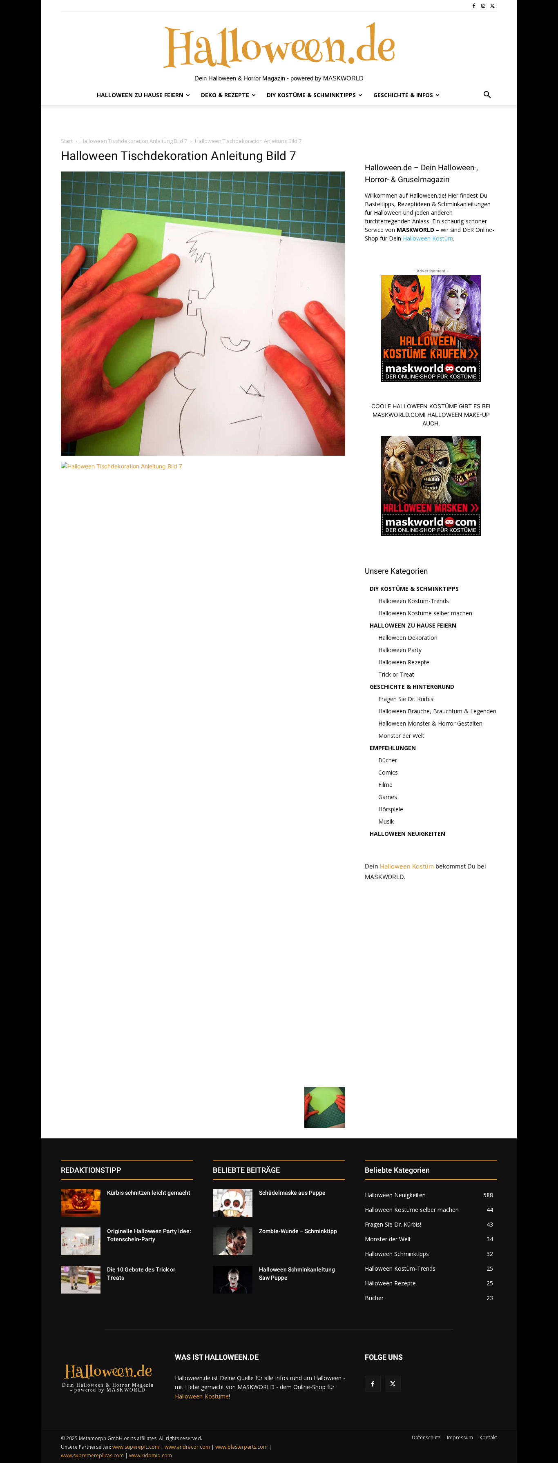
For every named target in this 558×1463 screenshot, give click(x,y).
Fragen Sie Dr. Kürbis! (406, 699)
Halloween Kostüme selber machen (425, 613)
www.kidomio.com (150, 1455)
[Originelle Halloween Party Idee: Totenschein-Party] (80, 1241)
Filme (385, 784)
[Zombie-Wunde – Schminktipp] (232, 1241)
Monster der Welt (401, 735)
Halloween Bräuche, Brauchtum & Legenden (437, 711)
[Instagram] (483, 6)
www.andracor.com (187, 1446)
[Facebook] (474, 6)
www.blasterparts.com (241, 1446)
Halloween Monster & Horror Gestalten (430, 723)
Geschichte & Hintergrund (412, 686)
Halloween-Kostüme (202, 1396)
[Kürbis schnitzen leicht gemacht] (80, 1203)
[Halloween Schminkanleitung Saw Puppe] (232, 1280)
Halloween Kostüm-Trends (413, 601)
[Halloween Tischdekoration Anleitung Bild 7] (203, 453)
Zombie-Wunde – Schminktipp (298, 1231)
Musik (386, 821)
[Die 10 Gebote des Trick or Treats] (80, 1280)
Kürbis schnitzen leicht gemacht (148, 1192)
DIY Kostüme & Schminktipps (414, 588)
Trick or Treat (396, 674)
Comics (388, 772)
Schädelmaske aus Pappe (292, 1192)
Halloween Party (400, 650)
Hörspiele (390, 809)
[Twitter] (492, 6)
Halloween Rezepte (403, 662)
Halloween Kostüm (428, 238)
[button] (487, 95)
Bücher (387, 760)
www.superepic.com (135, 1446)
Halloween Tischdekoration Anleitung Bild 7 (133, 141)
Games (387, 797)
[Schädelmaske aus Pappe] (232, 1203)
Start (67, 141)
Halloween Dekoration (407, 637)
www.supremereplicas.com (92, 1455)
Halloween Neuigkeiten (407, 833)
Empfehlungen (393, 748)
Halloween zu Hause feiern (413, 625)
